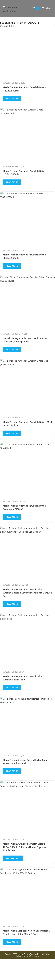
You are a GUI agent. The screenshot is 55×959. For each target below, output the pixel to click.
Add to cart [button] (13, 858)
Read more (12, 98)
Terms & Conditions (31, 956)
